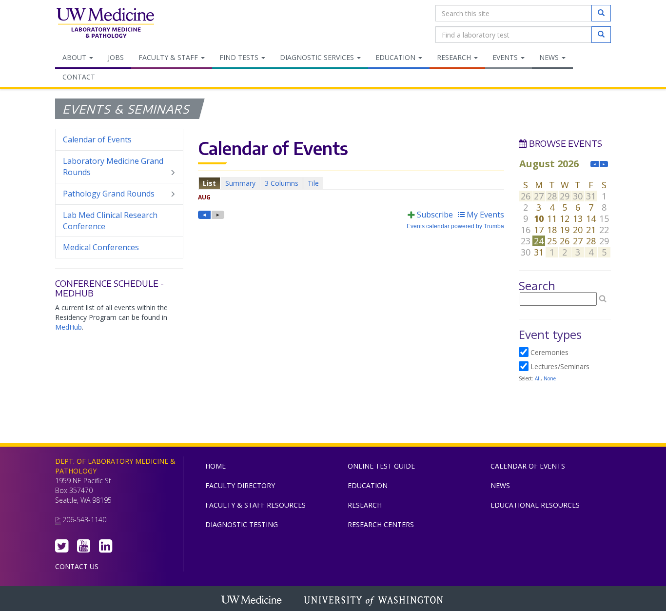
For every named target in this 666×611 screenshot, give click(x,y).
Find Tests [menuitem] (239, 57)
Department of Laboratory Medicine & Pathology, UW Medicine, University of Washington (105, 24)
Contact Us (76, 566)
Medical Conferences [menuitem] (101, 247)
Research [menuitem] (455, 57)
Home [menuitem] (215, 466)
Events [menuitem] (506, 57)
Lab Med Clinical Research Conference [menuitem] (110, 221)
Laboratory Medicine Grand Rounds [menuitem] (113, 166)
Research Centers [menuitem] (381, 524)
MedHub (68, 327)
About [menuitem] (75, 57)
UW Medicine (252, 600)
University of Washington (374, 600)
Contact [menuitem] (78, 76)
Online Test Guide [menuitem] (381, 466)
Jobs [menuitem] (116, 57)
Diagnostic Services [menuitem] (318, 57)
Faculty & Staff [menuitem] (169, 57)
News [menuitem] (550, 57)
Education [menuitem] (396, 57)
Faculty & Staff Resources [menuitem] (255, 505)
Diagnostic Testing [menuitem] (241, 524)
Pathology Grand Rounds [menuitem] (109, 193)
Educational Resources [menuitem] (535, 505)
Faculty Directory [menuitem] (240, 485)
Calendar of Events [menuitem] (97, 139)
